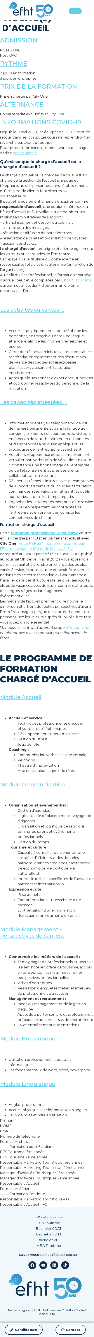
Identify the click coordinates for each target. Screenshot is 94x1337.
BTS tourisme (77, 627)
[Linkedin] (54, 1265)
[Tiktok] (65, 1265)
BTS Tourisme (79, 280)
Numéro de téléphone (21, 1136)
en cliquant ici (25, 153)
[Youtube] (43, 1265)
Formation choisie (16, 1142)
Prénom (8, 1121)
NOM (5, 1126)
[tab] (47, 309)
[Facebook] (32, 1265)
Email (6, 1131)
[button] (47, 306)
